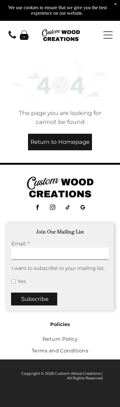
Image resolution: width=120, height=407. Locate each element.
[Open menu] (108, 35)
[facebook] (37, 208)
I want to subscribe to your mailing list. (58, 268)
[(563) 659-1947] (12, 38)
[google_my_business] (82, 208)
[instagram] (52, 208)
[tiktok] (67, 208)
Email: (18, 244)
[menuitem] (60, 339)
